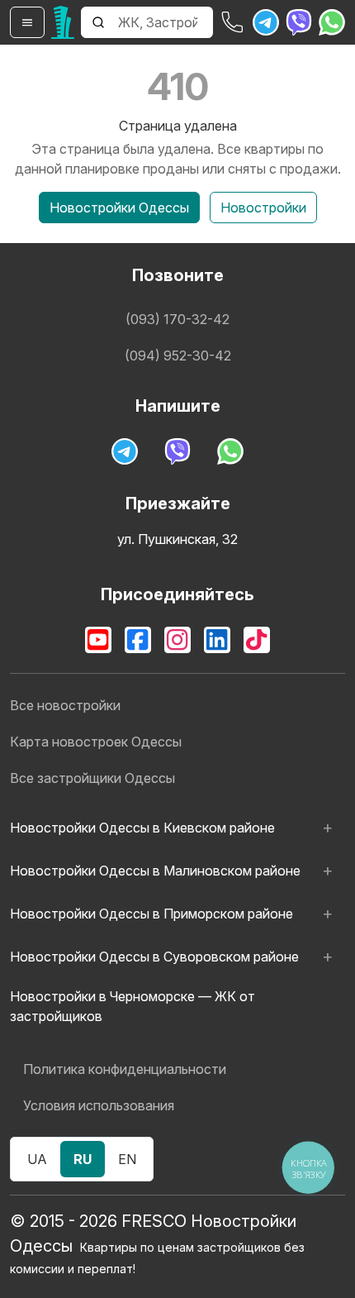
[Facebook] (138, 640)
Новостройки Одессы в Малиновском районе (155, 870)
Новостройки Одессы (119, 207)
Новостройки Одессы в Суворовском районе (154, 956)
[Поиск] (98, 22)
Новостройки (263, 207)
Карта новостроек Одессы (96, 741)
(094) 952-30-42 (178, 355)
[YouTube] (98, 640)
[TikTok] (257, 640)
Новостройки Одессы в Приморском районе (151, 913)
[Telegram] (266, 22)
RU (82, 1159)
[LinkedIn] (217, 640)
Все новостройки (65, 705)
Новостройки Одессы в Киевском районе (142, 827)
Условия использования (98, 1105)
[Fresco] (62, 22)
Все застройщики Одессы (92, 778)
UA (37, 1159)
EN (127, 1159)
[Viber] (299, 22)
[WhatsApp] (332, 22)
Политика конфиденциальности (124, 1069)
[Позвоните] (233, 22)
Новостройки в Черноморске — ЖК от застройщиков (132, 1006)
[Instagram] (177, 640)
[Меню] (27, 22)
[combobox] (164, 22)
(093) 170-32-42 (177, 319)
